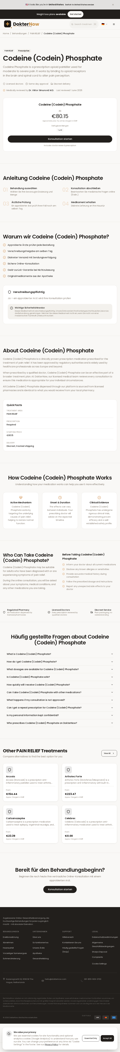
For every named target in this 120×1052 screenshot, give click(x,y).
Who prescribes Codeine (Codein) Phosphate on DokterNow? (42, 723)
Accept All (107, 1038)
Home (6, 33)
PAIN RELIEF (35, 33)
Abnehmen (8, 942)
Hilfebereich (68, 937)
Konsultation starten (60, 139)
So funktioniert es (40, 942)
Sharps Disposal (99, 951)
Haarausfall (8, 947)
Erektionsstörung (10, 937)
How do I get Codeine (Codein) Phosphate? (32, 661)
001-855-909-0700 (92, 979)
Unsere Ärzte (39, 947)
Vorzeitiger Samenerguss (15, 953)
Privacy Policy (51, 1044)
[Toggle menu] (114, 24)
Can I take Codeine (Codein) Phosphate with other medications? (44, 692)
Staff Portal (86, 1015)
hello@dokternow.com (55, 979)
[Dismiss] (115, 4)
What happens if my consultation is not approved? (36, 700)
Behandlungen (19, 33)
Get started (75, 14)
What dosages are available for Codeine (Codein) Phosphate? (43, 669)
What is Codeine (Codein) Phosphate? (29, 654)
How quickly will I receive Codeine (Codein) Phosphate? (38, 684)
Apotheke (37, 953)
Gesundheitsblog (41, 958)
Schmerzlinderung (11, 958)
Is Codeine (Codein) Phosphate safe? (28, 677)
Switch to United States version (79, 4)
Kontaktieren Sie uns (71, 942)
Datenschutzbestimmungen (105, 937)
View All (107, 753)
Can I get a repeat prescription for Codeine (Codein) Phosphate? (44, 707)
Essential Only (91, 1038)
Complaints (97, 957)
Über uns (37, 937)
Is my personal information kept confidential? (33, 715)
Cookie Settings (99, 963)
